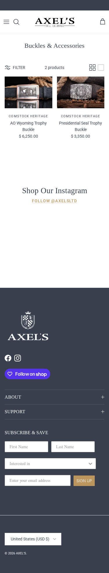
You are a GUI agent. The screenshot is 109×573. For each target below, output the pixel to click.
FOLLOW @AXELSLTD (54, 200)
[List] (100, 67)
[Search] (19, 21)
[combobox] (48, 463)
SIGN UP (84, 481)
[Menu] (6, 21)
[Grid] (92, 67)
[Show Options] (90, 463)
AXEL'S (21, 553)
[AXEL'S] (55, 21)
